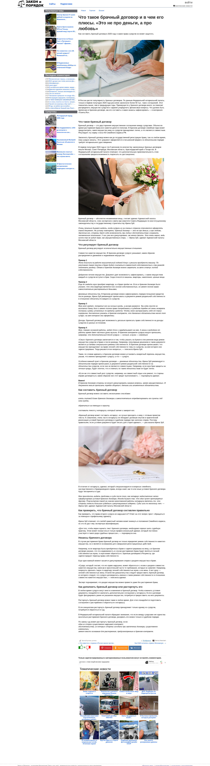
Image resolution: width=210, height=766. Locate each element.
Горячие (92, 10)
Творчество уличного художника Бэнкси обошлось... (109, 693)
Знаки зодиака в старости (89, 692)
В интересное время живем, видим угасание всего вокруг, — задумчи (74, 87)
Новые (83, 10)
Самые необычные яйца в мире (129, 692)
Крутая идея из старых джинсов (109, 741)
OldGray (151, 661)
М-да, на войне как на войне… (60, 106)
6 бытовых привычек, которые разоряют (148, 716)
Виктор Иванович (160, 640)
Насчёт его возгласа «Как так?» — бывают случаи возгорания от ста (73, 104)
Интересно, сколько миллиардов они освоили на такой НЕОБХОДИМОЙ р (75, 91)
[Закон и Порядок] (31, 7)
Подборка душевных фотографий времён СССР (129, 742)
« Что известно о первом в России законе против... (96, 643)
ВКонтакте (137, 648)
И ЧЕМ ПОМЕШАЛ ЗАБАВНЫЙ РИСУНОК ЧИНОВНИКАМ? (70, 100)
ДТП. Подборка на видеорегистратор (148, 692)
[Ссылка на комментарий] (80, 663)
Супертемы (51, 112)
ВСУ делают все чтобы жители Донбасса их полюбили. (69, 81)
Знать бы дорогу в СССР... (129, 716)
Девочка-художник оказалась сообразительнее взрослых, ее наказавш (74, 89)
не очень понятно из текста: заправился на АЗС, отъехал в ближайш (73, 102)
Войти (188, 2)
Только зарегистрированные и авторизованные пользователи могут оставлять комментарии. (119, 658)
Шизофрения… (54, 83)
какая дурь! (53, 85)
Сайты (52, 4)
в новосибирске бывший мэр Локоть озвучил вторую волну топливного (74, 108)
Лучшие (101, 10)
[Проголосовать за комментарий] (161, 663)
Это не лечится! (54, 93)
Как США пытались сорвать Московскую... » (150, 643)
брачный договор (86, 640)
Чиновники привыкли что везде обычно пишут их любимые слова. (72, 95)
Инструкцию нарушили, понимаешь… (62, 98)
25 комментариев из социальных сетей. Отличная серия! (89, 742)
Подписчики (66, 4)
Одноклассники (122, 648)
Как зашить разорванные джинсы (148, 741)
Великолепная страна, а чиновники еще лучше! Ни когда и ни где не (73, 79)
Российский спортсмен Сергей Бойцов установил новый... (89, 717)
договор (94, 640)
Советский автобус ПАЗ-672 (109, 716)
